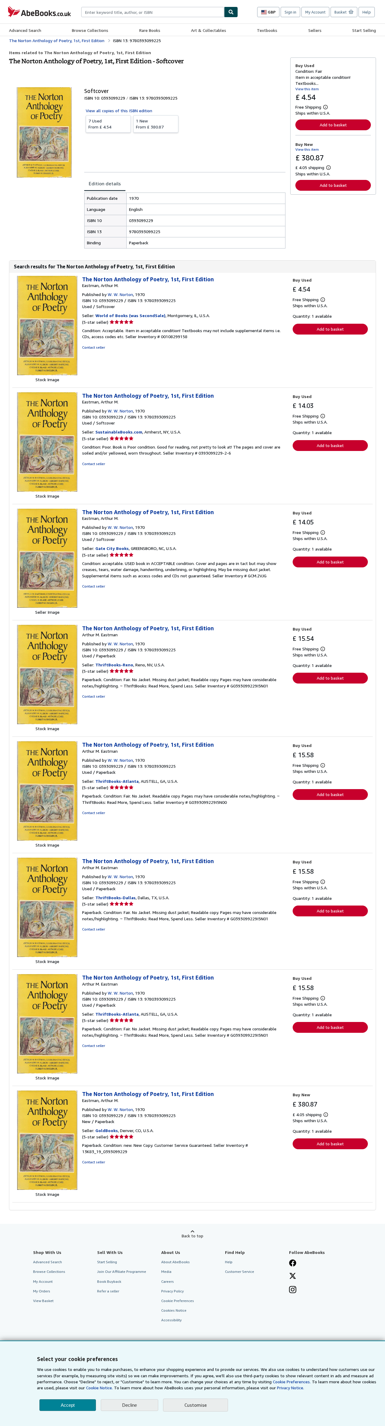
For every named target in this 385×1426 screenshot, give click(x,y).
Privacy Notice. (290, 1387)
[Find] (231, 12)
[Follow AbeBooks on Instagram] (292, 1290)
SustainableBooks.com (118, 431)
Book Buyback (109, 1281)
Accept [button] (68, 1405)
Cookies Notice (173, 1310)
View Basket (43, 1300)
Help (366, 12)
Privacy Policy (172, 1291)
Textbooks (267, 30)
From (99, 123)
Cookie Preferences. (292, 1381)
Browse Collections (90, 30)
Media (166, 1271)
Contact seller (93, 347)
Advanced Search (25, 30)
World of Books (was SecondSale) (130, 315)
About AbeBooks (175, 1262)
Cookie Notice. (99, 1387)
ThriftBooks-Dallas (115, 897)
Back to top (192, 1235)
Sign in (290, 12)
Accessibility (171, 1320)
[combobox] (152, 12)
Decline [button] (129, 1405)
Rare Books (149, 30)
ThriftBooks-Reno (114, 664)
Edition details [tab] (105, 184)
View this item (307, 89)
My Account (315, 12)
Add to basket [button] (333, 124)
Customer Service (239, 1271)
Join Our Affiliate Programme (121, 1271)
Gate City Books (112, 548)
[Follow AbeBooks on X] (292, 1276)
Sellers (315, 30)
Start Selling (364, 30)
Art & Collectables (208, 30)
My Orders (41, 1291)
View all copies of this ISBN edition (119, 110)
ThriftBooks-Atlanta (117, 781)
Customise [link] (195, 1405)
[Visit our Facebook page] (292, 1263)
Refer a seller (108, 1291)
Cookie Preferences (177, 1300)
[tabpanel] (184, 220)
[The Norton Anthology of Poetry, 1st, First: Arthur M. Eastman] (47, 722)
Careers (167, 1281)
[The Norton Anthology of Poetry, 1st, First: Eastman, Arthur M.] (47, 373)
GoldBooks (106, 1130)
